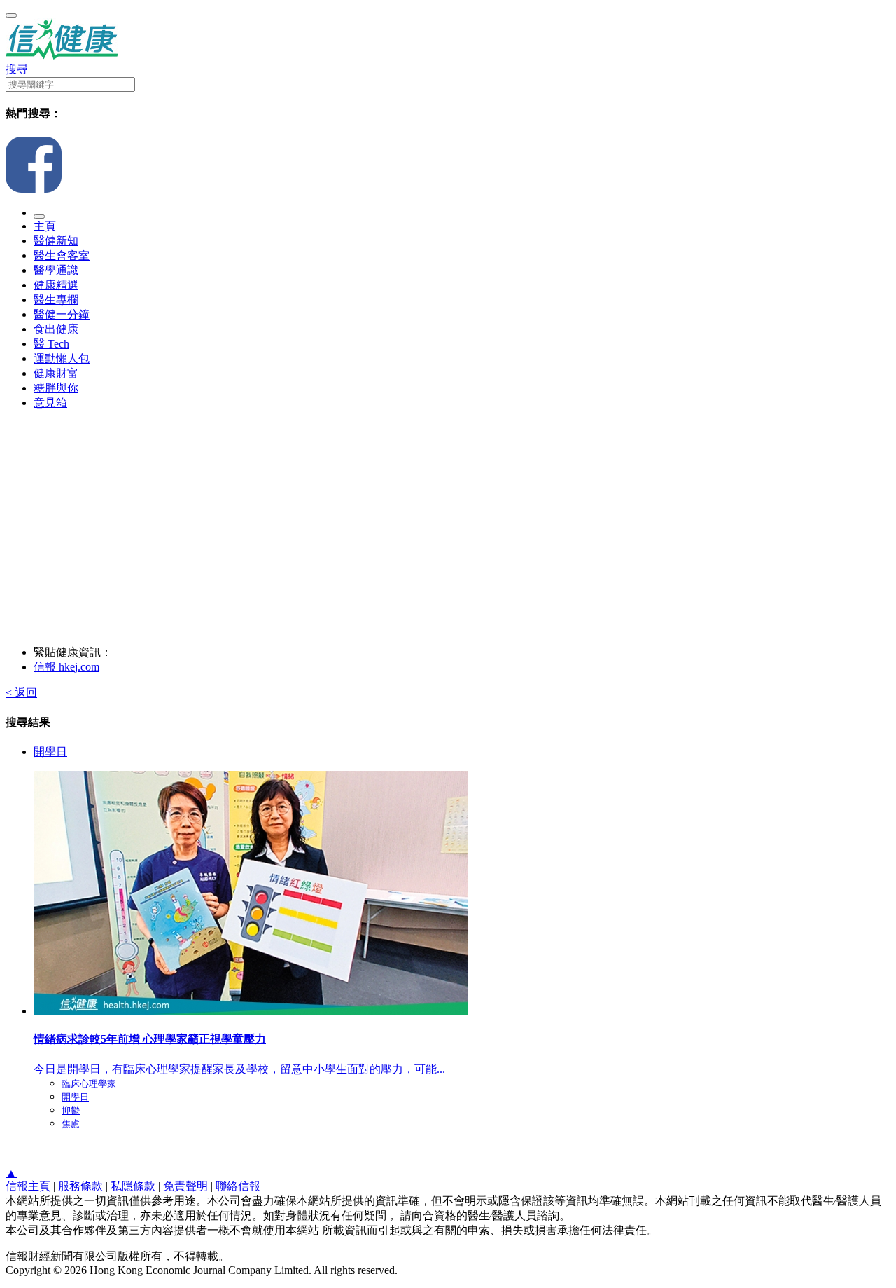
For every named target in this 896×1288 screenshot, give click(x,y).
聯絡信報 (238, 1186)
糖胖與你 (56, 388)
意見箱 (50, 403)
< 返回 (21, 693)
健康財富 (56, 373)
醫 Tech (51, 344)
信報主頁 (28, 1186)
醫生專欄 (56, 300)
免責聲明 (185, 1186)
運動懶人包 (62, 358)
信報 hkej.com (66, 667)
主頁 (45, 226)
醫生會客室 (62, 255)
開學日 (50, 752)
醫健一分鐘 (62, 314)
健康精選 (56, 285)
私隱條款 (133, 1186)
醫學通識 (56, 270)
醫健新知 (56, 241)
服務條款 (80, 1186)
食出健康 (56, 329)
